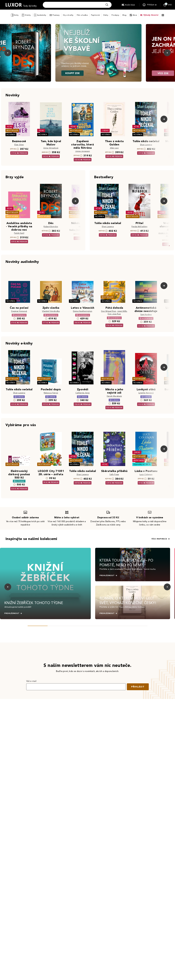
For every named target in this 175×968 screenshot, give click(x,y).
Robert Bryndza (51, 226)
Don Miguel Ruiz (108, 311)
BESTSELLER (12, 130)
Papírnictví (95, 15)
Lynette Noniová (146, 393)
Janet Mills (122, 311)
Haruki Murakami (114, 396)
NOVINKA (11, 134)
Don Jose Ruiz (114, 314)
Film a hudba (82, 15)
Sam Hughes (146, 314)
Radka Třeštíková (77, 230)
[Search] (107, 4)
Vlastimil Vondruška (51, 311)
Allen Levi (114, 148)
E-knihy (28, 15)
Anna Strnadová (50, 148)
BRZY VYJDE (12, 216)
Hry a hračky (68, 15)
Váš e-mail (31, 681)
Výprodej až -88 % (142, 464)
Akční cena (138, 460)
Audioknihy (41, 15)
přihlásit (137, 686)
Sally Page (114, 474)
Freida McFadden (140, 226)
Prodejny (115, 15)
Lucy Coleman (146, 474)
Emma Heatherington (82, 311)
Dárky (105, 15)
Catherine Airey (82, 393)
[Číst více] (98, 53)
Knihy (16, 15)
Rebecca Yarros (51, 393)
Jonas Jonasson (82, 151)
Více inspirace (159, 539)
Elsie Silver (19, 144)
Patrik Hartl (19, 233)
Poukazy (56, 15)
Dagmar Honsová (19, 311)
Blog (124, 15)
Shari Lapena (146, 144)
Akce (135, 15)
